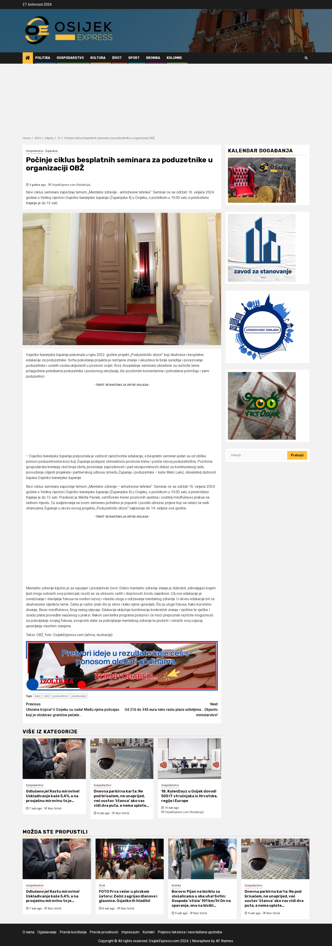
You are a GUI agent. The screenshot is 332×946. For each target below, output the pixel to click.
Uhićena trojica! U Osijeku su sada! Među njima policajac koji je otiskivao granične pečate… (72, 709)
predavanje (79, 696)
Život (117, 58)
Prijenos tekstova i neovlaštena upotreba (190, 932)
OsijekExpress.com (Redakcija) (71, 184)
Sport (134, 58)
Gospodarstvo (70, 58)
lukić (38, 696)
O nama (28, 932)
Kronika (153, 58)
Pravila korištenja (73, 932)
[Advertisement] (166, 97)
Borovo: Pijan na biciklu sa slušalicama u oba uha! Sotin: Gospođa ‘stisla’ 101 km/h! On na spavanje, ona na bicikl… (201, 898)
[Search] (306, 57)
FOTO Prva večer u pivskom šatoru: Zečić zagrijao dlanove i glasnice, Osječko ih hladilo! (128, 896)
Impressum (130, 932)
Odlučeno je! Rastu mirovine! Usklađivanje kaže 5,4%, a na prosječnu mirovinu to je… (52, 796)
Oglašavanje (46, 932)
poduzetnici (60, 696)
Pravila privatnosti (104, 932)
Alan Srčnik (54, 808)
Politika (42, 58)
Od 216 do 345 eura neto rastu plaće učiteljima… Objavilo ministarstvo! (171, 709)
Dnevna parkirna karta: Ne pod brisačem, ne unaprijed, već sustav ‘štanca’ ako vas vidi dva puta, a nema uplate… (121, 798)
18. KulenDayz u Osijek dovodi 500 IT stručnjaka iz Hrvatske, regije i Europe (189, 796)
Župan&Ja (51, 151)
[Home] (27, 58)
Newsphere (201, 941)
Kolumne (174, 58)
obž (46, 696)
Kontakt (148, 932)
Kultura (97, 58)
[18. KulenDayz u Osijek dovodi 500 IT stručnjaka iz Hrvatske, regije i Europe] (189, 758)
